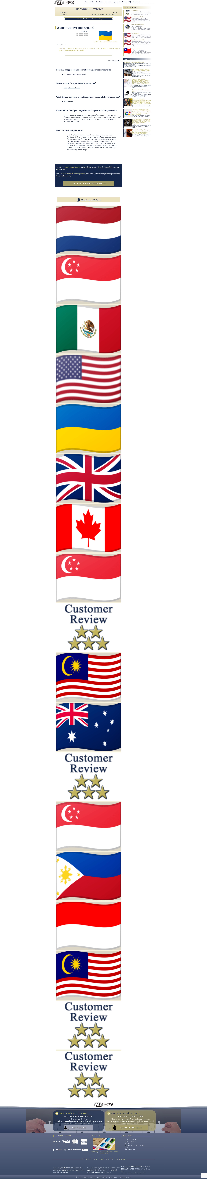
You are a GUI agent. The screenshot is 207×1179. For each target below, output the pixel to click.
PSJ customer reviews (67, 41)
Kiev (104, 48)
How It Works (89, 2)
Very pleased (135, 33)
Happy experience (136, 49)
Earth (58, 41)
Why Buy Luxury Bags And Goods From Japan (104, 283)
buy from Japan (80, 48)
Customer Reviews (123, 2)
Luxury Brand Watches (72, 169)
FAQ (132, 2)
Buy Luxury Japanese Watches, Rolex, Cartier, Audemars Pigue (141, 69)
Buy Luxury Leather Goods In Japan (134, 62)
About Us (110, 2)
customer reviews (94, 48)
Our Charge (100, 2)
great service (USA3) (137, 17)
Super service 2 (135, 10)
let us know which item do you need (73, 176)
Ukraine (69, 48)
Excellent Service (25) (137, 40)
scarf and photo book (137, 24)
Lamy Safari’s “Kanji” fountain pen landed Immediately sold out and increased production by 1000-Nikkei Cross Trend (141, 131)
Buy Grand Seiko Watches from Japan (141, 90)
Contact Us (138, 2)
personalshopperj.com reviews (74, 50)
